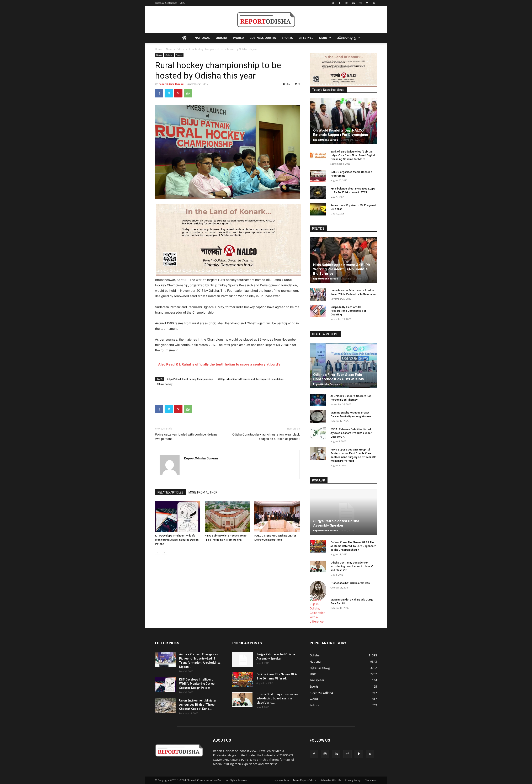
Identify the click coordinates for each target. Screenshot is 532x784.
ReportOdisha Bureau (171, 83)
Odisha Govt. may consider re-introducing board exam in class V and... (277, 698)
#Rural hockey (164, 383)
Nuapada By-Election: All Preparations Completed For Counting (348, 310)
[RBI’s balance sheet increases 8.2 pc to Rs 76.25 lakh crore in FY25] (318, 192)
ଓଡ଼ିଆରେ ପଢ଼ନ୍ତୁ (346, 38)
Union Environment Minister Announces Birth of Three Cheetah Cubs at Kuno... (198, 704)
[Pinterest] (178, 93)
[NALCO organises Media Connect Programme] (318, 176)
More (323, 38)
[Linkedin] (353, 3)
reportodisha (281, 780)
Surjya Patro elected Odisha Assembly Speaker (336, 523)
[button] (333, 2)
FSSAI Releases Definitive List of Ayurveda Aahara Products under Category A (351, 433)
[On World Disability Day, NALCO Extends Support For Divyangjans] (343, 121)
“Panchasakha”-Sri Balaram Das (350, 583)
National (202, 38)
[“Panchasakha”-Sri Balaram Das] (318, 590)
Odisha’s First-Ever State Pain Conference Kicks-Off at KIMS (338, 377)
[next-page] (164, 552)
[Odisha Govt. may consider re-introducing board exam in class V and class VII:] (318, 566)
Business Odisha (263, 38)
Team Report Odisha (304, 780)
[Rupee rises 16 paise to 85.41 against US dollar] (318, 209)
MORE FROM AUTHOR (202, 492)
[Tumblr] (367, 3)
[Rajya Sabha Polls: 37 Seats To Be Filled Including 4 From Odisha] (227, 516)
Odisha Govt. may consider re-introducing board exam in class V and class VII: (351, 566)
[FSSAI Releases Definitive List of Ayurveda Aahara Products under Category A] (318, 433)
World (238, 38)
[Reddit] (360, 3)
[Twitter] (374, 3)
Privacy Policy (353, 780)
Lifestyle (306, 38)
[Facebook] (339, 3)
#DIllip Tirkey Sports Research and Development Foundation (250, 378)
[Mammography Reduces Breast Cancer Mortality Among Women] (318, 416)
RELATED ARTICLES (170, 492)
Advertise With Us (330, 780)
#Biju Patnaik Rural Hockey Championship (190, 378)
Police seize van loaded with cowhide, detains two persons (186, 437)
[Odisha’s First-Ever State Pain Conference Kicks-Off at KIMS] (343, 365)
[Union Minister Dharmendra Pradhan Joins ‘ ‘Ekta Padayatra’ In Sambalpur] (318, 294)
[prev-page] (157, 552)
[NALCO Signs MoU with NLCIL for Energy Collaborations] (277, 516)
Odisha (221, 38)
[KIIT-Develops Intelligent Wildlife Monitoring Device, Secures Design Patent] (177, 516)
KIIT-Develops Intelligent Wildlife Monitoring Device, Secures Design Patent (176, 539)
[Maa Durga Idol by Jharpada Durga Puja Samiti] (318, 610)
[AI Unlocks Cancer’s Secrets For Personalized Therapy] (318, 400)
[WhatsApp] (188, 93)
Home (158, 49)
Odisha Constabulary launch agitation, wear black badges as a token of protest (266, 437)
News (169, 49)
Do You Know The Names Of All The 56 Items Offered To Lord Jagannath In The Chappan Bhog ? (353, 546)
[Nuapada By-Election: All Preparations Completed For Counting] (318, 311)
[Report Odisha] (266, 19)
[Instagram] (346, 3)
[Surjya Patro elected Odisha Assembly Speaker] (343, 512)
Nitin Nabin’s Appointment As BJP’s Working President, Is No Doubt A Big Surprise (341, 269)
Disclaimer (371, 780)
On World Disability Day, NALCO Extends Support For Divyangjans (340, 132)
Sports (287, 38)
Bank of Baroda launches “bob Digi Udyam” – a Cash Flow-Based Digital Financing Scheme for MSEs (352, 155)
